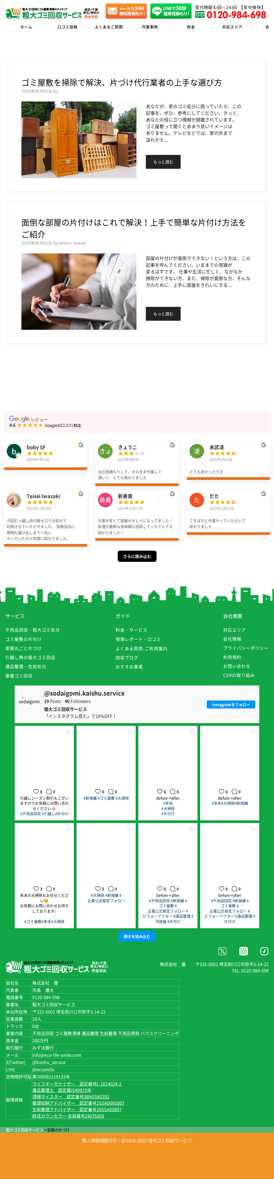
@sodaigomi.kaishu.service (84, 693)
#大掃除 (122, 798)
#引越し (48, 813)
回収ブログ (127, 657)
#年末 (168, 803)
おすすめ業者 (129, 666)
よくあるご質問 (109, 26)
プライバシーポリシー (246, 648)
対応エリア (232, 26)
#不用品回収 (30, 813)
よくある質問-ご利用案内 (142, 648)
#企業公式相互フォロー (106, 897)
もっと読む (163, 162)
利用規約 (232, 657)
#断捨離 (90, 798)
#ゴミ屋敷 (106, 798)
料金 (191, 26)
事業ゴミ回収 (19, 675)
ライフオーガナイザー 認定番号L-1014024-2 (76, 1083)
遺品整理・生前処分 (25, 666)
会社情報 (232, 639)
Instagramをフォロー (231, 704)
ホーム (26, 26)
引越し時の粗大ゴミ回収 (30, 657)
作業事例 (150, 26)
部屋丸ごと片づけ (23, 648)
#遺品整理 (182, 916)
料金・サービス (131, 629)
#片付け (61, 813)
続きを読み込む (137, 936)
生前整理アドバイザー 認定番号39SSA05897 (76, 1109)
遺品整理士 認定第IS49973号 (61, 1090)
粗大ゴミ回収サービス (24, 1130)
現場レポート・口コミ (138, 639)
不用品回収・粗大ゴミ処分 (32, 629)
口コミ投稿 (68, 26)
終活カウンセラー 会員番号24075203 (68, 1116)
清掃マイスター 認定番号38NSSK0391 (70, 1096)
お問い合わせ (236, 666)
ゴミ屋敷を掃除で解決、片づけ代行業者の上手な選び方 (121, 82)
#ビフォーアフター (165, 913)
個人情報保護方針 (99, 1140)
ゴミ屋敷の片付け (23, 639)
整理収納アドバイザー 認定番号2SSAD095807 (78, 1103)
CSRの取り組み (239, 675)
